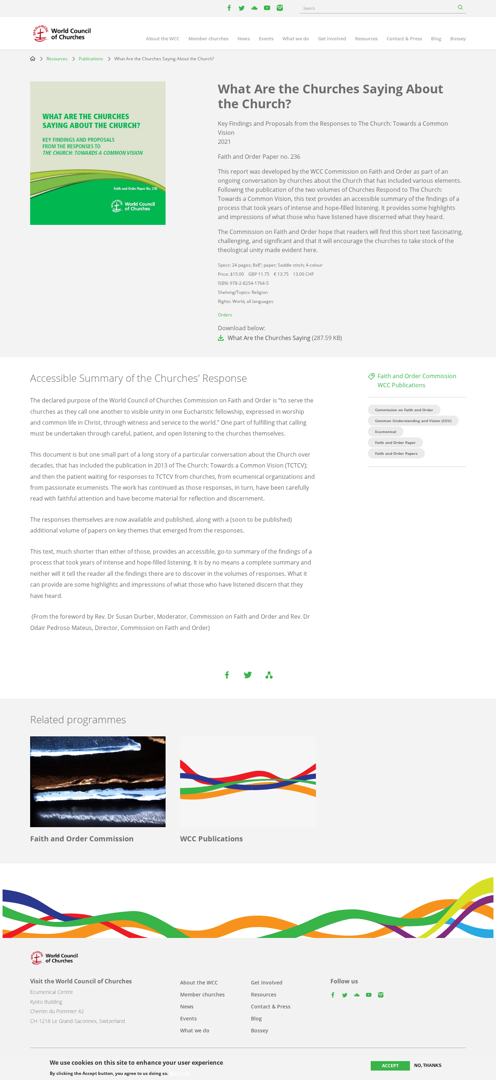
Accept (390, 1066)
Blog (436, 38)
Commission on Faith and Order (404, 409)
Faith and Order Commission (417, 376)
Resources (366, 38)
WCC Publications (402, 385)
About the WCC (162, 38)
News (243, 38)
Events (266, 38)
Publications (91, 59)
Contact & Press (404, 38)
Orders (225, 315)
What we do (295, 38)
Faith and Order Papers (396, 453)
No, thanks (428, 1065)
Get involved (332, 38)
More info (180, 1073)
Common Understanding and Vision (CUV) (413, 420)
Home (32, 58)
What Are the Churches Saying (269, 338)
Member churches (208, 38)
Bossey (458, 38)
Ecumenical (385, 431)
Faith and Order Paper (395, 442)
